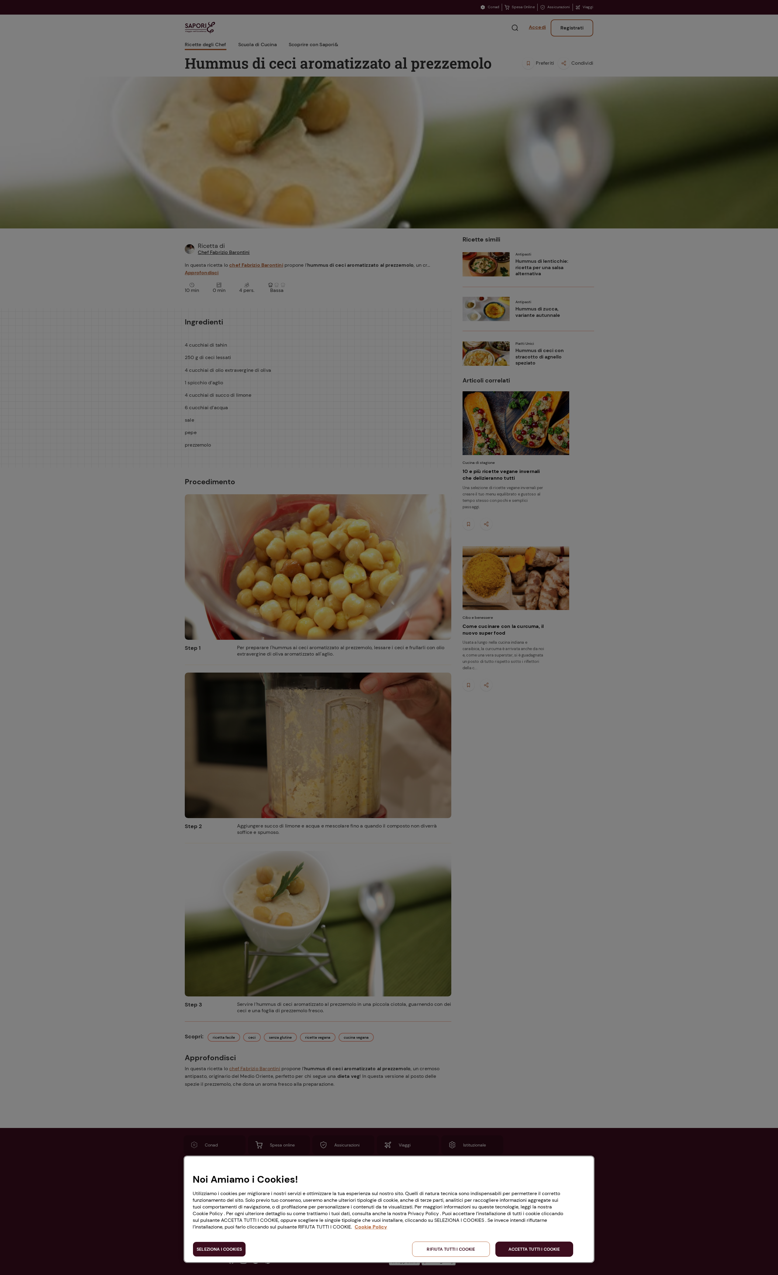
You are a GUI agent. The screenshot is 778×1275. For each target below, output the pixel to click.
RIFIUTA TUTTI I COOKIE (451, 1249)
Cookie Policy (371, 1227)
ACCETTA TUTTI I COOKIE (534, 1249)
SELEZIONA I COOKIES (219, 1249)
